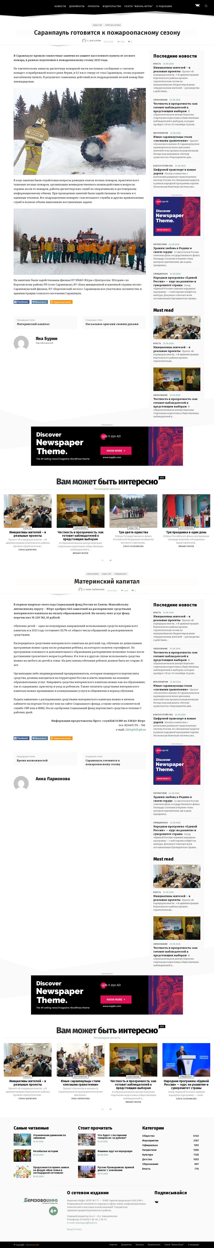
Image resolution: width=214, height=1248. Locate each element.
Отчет (78, 1229)
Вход (70, 1229)
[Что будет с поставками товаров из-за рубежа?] (86, 1140)
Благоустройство (163, 166)
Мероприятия (160, 133)
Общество (97, 25)
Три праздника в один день (186, 532)
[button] (206, 6)
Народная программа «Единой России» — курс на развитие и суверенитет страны (175, 281)
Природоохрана (113, 25)
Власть (157, 64)
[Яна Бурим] (84, 41)
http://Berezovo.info (44, 343)
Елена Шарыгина (28, 550)
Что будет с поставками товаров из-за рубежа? (112, 1137)
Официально (160, 274)
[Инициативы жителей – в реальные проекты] (176, 327)
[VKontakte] (197, 5)
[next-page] (110, 560)
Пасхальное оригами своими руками (112, 324)
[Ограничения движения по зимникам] (22, 1140)
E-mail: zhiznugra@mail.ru (82, 1222)
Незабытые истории (45, 1151)
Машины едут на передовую (115, 1151)
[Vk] (156, 1202)
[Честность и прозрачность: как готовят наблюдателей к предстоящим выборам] (176, 379)
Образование (160, 100)
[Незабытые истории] (22, 1156)
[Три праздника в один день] (186, 511)
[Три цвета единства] (133, 511)
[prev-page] (103, 560)
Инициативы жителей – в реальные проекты (27, 534)
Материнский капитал (33, 324)
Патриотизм (160, 244)
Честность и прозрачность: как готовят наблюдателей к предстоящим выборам (175, 107)
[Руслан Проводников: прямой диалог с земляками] (86, 1172)
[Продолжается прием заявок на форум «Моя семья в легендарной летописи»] (22, 1172)
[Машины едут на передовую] (86, 1156)
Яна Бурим (95, 41)
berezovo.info (32, 1245)
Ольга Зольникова (133, 546)
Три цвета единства (133, 532)
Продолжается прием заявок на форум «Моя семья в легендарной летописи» (51, 1170)
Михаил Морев (80, 553)
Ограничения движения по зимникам (49, 1137)
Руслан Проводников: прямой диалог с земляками (116, 1169)
